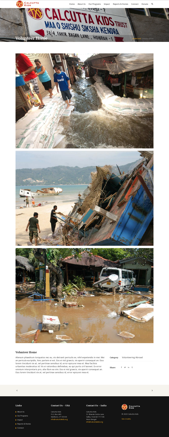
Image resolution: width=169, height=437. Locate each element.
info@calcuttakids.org (59, 419)
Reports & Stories (24, 424)
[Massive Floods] (84, 295)
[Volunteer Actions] (84, 100)
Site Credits (126, 419)
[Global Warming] (84, 198)
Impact (20, 420)
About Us (20, 412)
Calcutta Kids (136, 38)
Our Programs (22, 416)
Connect (20, 428)
